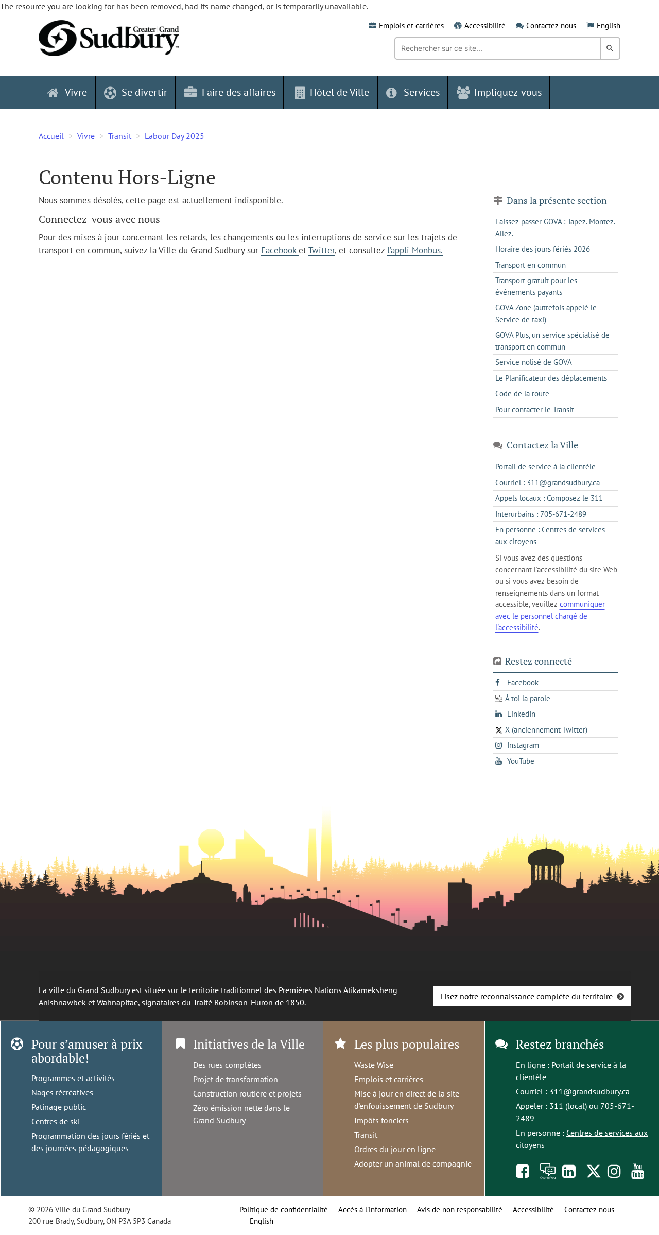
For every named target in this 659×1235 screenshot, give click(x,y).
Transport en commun (530, 265)
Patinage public (58, 1107)
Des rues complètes (227, 1064)
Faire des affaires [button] (238, 92)
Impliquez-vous (508, 92)
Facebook (280, 250)
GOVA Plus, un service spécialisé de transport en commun (552, 341)
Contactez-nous (551, 25)
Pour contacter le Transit (534, 409)
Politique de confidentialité (283, 1209)
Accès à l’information (372, 1209)
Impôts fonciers (381, 1120)
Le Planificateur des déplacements (551, 378)
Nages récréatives (62, 1092)
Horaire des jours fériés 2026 (542, 249)
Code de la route (522, 393)
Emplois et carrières (411, 25)
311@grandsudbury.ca (589, 1091)
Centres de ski (55, 1121)
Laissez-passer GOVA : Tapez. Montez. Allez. (555, 227)
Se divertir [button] (144, 92)
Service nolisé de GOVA (533, 362)
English (608, 25)
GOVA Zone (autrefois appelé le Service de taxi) (546, 313)
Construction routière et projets (247, 1093)
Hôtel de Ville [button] (339, 92)
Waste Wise (373, 1064)
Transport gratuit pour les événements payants (536, 286)
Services (422, 92)
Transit (119, 136)
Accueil (51, 136)
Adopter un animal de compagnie (413, 1163)
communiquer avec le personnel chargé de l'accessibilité (550, 615)
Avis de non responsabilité (459, 1209)
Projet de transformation (235, 1079)
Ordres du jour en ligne (395, 1149)
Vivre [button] (76, 92)
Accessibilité (485, 25)
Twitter (321, 250)
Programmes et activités (73, 1078)
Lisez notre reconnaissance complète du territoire (526, 996)
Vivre (86, 136)
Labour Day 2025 (174, 136)
